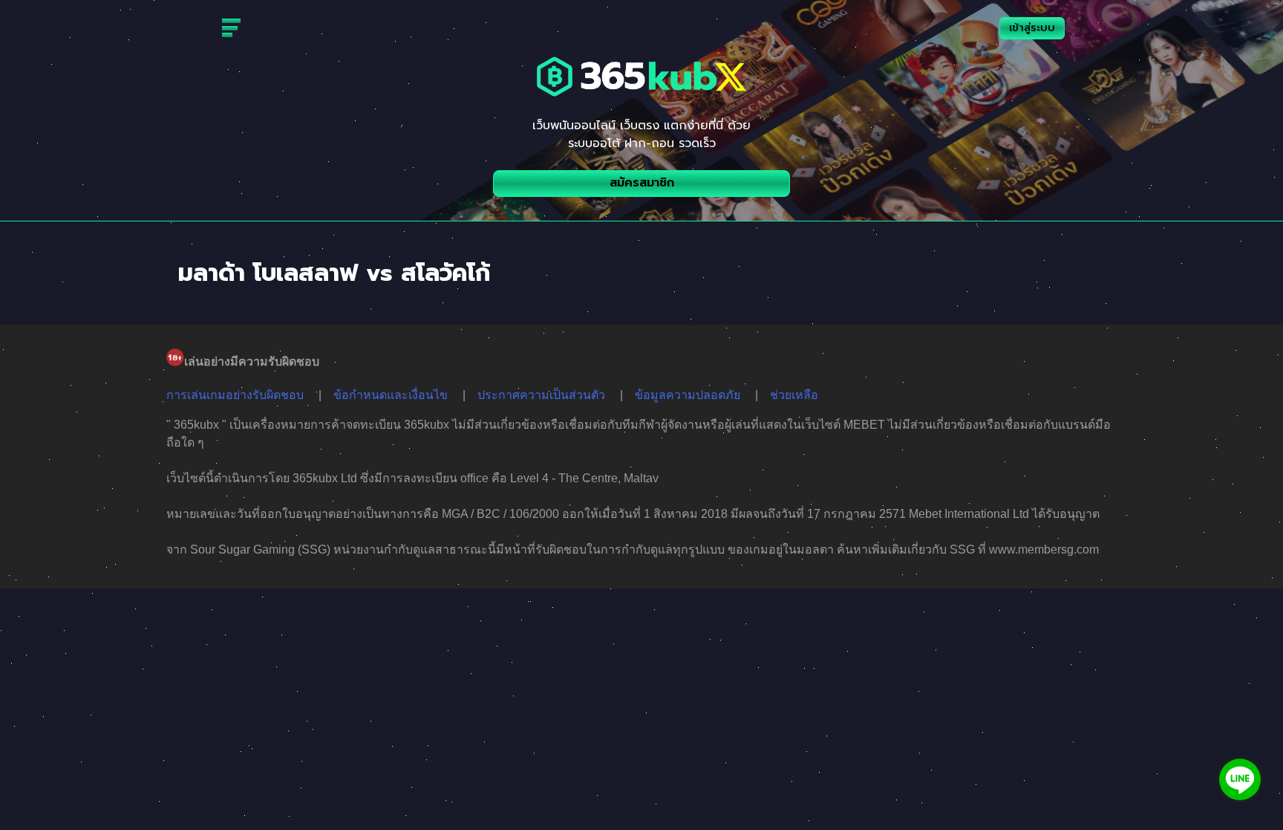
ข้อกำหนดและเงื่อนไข (390, 395)
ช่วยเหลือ (794, 395)
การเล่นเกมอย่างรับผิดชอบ (235, 395)
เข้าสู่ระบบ (1032, 28)
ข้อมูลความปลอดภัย (687, 395)
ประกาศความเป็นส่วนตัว (541, 395)
